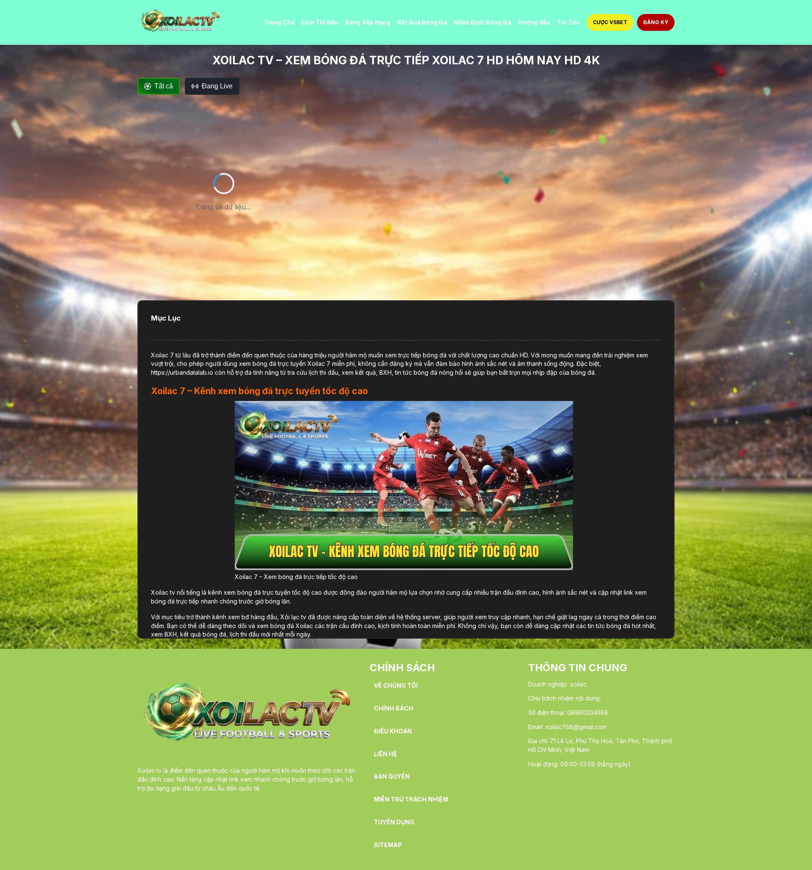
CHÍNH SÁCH (393, 708)
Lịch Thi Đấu (320, 22)
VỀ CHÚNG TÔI (396, 685)
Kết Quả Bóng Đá (422, 22)
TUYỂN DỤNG (394, 822)
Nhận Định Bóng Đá (482, 22)
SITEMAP (388, 845)
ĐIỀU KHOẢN (393, 731)
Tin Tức (568, 22)
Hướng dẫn (534, 22)
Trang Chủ (279, 22)
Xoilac (159, 355)
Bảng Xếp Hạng (367, 22)
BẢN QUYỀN (392, 776)
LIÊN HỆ (385, 754)
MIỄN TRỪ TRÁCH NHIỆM (411, 799)
